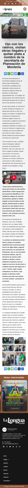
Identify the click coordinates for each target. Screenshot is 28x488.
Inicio (5, 456)
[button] (1, 395)
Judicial (6, 466)
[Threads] (19, 3)
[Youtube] (12, 3)
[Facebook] (5, 3)
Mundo (5, 470)
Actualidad (6, 480)
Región (5, 459)
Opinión (6, 463)
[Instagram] (23, 3)
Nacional (6, 473)
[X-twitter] (8, 3)
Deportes (6, 477)
